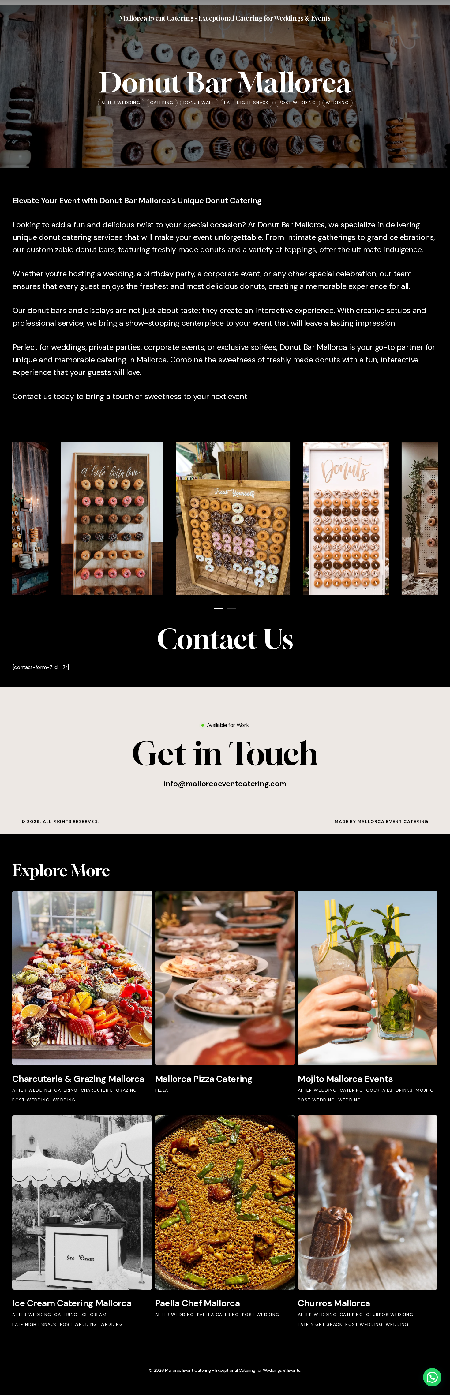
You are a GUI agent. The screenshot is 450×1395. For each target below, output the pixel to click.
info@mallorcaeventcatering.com (225, 784)
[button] (225, 753)
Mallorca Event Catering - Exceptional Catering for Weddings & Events (225, 18)
